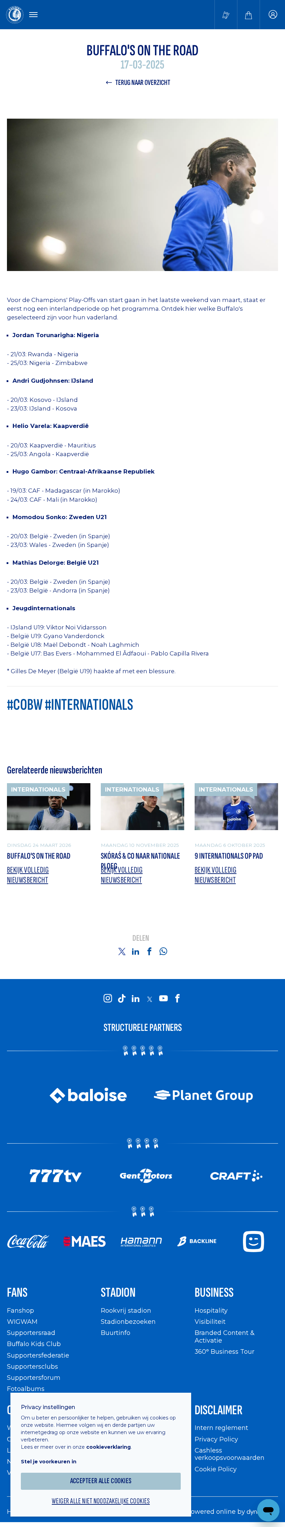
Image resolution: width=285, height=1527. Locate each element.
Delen (140, 938)
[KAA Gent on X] (149, 999)
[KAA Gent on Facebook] (177, 998)
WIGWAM (22, 1321)
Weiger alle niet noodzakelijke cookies (101, 1501)
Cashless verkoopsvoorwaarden (229, 1454)
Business (214, 1293)
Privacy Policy (216, 1439)
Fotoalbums (25, 1388)
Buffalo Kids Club (34, 1343)
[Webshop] (248, 14)
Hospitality (211, 1310)
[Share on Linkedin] (135, 951)
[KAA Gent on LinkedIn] (135, 998)
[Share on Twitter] (121, 951)
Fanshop (20, 1310)
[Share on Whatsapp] (163, 951)
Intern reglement (221, 1427)
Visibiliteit (210, 1321)
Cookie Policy (216, 1469)
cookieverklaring (108, 1447)
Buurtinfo (115, 1332)
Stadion (118, 1293)
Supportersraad (31, 1332)
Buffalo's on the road (39, 856)
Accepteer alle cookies (101, 1481)
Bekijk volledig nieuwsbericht (28, 875)
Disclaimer (219, 1410)
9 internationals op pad (229, 856)
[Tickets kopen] (226, 14)
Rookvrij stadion (126, 1310)
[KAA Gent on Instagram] (107, 998)
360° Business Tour (224, 1351)
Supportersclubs (32, 1366)
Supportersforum (33, 1377)
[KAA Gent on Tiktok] (121, 998)
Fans (17, 1293)
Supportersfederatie (38, 1355)
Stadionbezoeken (128, 1321)
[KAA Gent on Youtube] (163, 998)
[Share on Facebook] (149, 951)
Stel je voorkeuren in (48, 1461)
